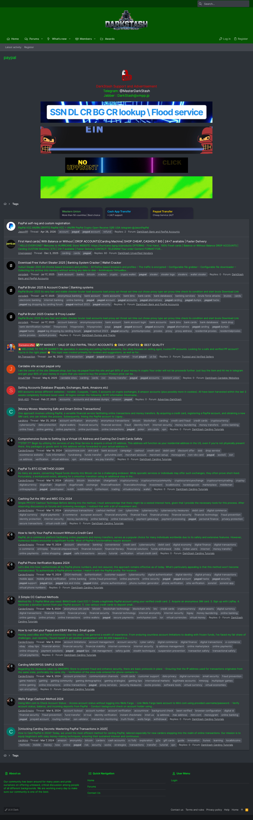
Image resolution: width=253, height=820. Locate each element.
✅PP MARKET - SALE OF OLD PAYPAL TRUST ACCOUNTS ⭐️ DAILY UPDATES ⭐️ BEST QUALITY (91, 345)
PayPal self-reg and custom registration (44, 223)
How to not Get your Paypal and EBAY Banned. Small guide (56, 630)
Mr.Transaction (26, 356)
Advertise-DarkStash (170, 399)
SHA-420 (23, 399)
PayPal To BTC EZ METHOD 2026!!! (41, 468)
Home (90, 780)
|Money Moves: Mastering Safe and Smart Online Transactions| (59, 409)
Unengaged (25, 253)
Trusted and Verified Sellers (198, 356)
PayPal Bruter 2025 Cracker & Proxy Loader (46, 314)
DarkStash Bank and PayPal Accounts (158, 231)
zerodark (23, 274)
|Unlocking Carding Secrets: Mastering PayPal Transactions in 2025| (63, 729)
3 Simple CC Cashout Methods (38, 597)
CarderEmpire (26, 450)
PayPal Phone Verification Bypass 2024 (44, 563)
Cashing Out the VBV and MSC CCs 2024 (45, 498)
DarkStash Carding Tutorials (208, 429)
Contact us (93, 792)
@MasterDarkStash (135, 91)
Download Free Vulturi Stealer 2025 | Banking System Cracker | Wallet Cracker (69, 262)
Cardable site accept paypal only (39, 366)
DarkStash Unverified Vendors (135, 253)
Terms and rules (195, 809)
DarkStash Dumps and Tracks (98, 335)
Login (174, 780)
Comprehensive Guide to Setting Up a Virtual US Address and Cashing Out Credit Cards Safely (80, 439)
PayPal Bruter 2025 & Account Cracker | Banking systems (55, 287)
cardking (23, 420)
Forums (91, 786)
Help (226, 809)
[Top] (242, 809)
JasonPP (23, 231)
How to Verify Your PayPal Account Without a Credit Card (55, 533)
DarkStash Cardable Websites (222, 377)
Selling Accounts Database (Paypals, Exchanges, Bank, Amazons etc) (63, 387)
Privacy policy (214, 809)
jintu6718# (24, 377)
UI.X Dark (13, 809)
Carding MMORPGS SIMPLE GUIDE (41, 664)
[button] (41, 39)
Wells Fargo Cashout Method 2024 (41, 699)
